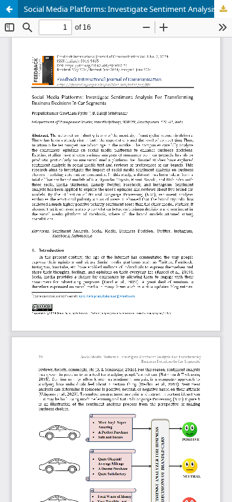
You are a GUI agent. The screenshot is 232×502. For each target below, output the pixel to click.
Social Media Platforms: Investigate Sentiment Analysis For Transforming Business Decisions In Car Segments (128, 9)
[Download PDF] (223, 9)
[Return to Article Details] (9, 9)
